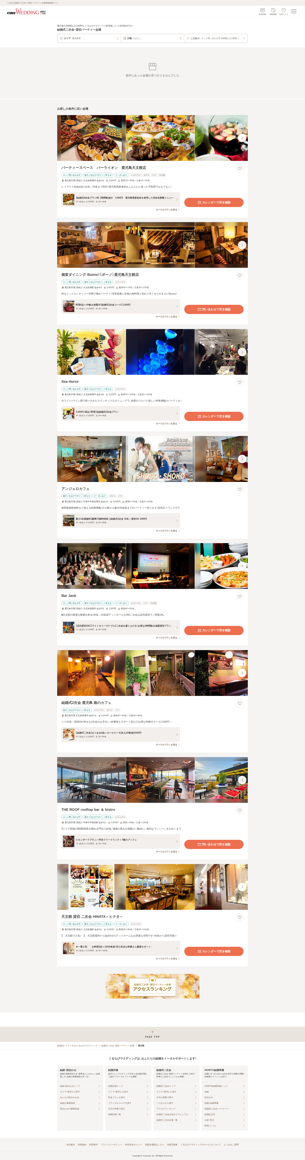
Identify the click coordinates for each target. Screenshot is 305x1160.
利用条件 (93, 1144)
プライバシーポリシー (111, 1144)
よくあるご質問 (231, 1144)
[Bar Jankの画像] (152, 566)
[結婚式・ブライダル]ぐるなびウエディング (77, 1045)
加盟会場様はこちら (154, 1144)
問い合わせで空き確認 (216, 309)
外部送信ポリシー (133, 1144)
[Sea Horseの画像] (152, 352)
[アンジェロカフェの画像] (152, 459)
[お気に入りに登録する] (240, 168)
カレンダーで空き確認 (216, 202)
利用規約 (82, 1144)
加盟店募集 (172, 1144)
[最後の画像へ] (242, 138)
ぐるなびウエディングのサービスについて (201, 1144)
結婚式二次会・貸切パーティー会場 (117, 1045)
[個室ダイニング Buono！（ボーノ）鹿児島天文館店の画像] (152, 245)
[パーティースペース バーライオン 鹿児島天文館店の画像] (152, 138)
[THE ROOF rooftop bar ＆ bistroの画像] (152, 780)
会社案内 (70, 1144)
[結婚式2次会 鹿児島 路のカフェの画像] (152, 673)
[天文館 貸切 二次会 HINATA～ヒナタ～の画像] (152, 887)
